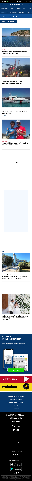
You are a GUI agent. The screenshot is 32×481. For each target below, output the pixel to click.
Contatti (16, 445)
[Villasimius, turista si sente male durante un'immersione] (16, 97)
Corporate (16, 454)
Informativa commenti (16, 451)
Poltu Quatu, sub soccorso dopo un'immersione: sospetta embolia (12, 82)
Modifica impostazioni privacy (16, 448)
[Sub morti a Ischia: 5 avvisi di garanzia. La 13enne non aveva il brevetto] (16, 37)
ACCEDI (28, 1)
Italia (24, 8)
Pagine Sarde (16, 408)
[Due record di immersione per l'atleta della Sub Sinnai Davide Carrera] (16, 129)
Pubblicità (16, 442)
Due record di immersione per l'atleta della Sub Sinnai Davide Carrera (15, 144)
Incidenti (21, 12)
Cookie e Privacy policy (16, 437)
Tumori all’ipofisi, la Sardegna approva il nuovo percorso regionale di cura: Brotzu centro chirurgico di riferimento (14, 276)
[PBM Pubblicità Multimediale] (16, 430)
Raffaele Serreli (5, 115)
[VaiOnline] (16, 426)
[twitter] (2, 1)
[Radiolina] (16, 387)
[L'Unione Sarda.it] (16, 4)
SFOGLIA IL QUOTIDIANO (8, 16)
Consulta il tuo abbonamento (16, 396)
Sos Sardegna (13, 12)
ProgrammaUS (4, 8)
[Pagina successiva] (15, 163)
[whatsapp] (7, 1)
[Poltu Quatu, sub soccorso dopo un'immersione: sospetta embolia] (16, 67)
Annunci (16, 405)
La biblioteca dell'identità (16, 402)
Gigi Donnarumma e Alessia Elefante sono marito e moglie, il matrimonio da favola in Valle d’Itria (15, 317)
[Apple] (16, 464)
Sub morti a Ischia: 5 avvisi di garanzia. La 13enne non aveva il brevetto (14, 52)
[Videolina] (16, 379)
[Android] (16, 469)
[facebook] (5, 1)
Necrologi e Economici (16, 440)
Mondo (29, 8)
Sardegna (18, 8)
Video (12, 8)
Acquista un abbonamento (16, 399)
